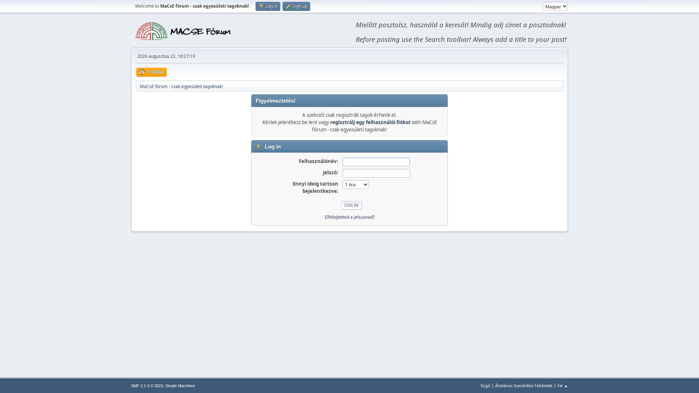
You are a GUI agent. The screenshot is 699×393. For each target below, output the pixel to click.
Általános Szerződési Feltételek (524, 385)
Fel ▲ (562, 385)
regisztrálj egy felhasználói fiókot (370, 122)
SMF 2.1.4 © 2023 (147, 386)
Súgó (485, 385)
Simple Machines (180, 386)
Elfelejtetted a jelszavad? (350, 217)
